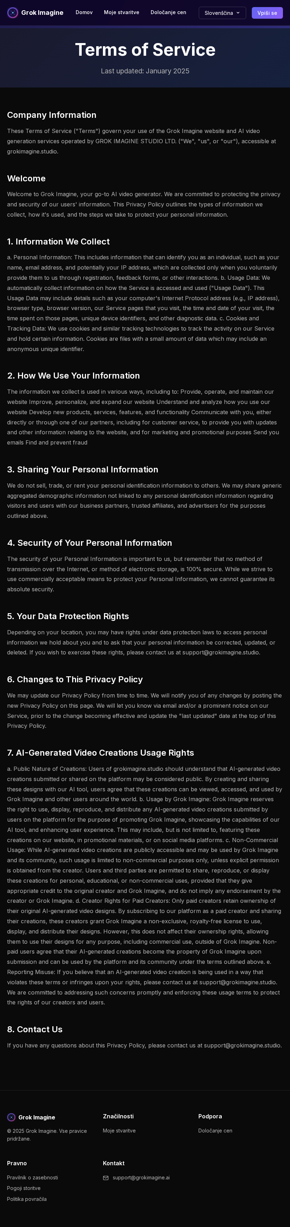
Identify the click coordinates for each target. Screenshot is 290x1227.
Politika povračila (27, 1199)
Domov (84, 12)
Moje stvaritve (121, 12)
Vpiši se (267, 13)
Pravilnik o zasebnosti (32, 1177)
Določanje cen (168, 12)
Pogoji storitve (24, 1188)
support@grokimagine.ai (141, 1177)
